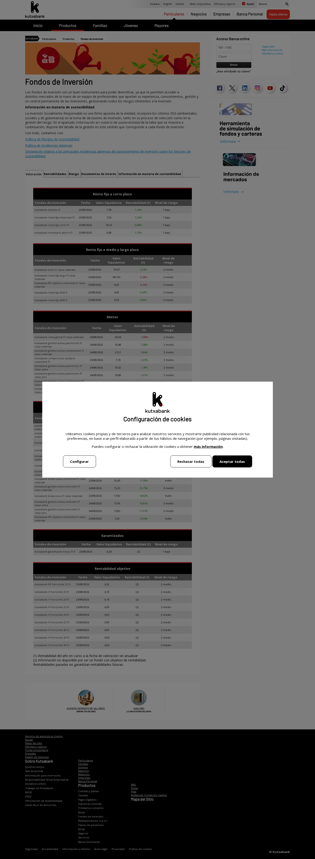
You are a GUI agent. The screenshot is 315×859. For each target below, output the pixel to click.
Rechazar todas (190, 461)
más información (208, 446)
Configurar (79, 461)
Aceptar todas (232, 461)
